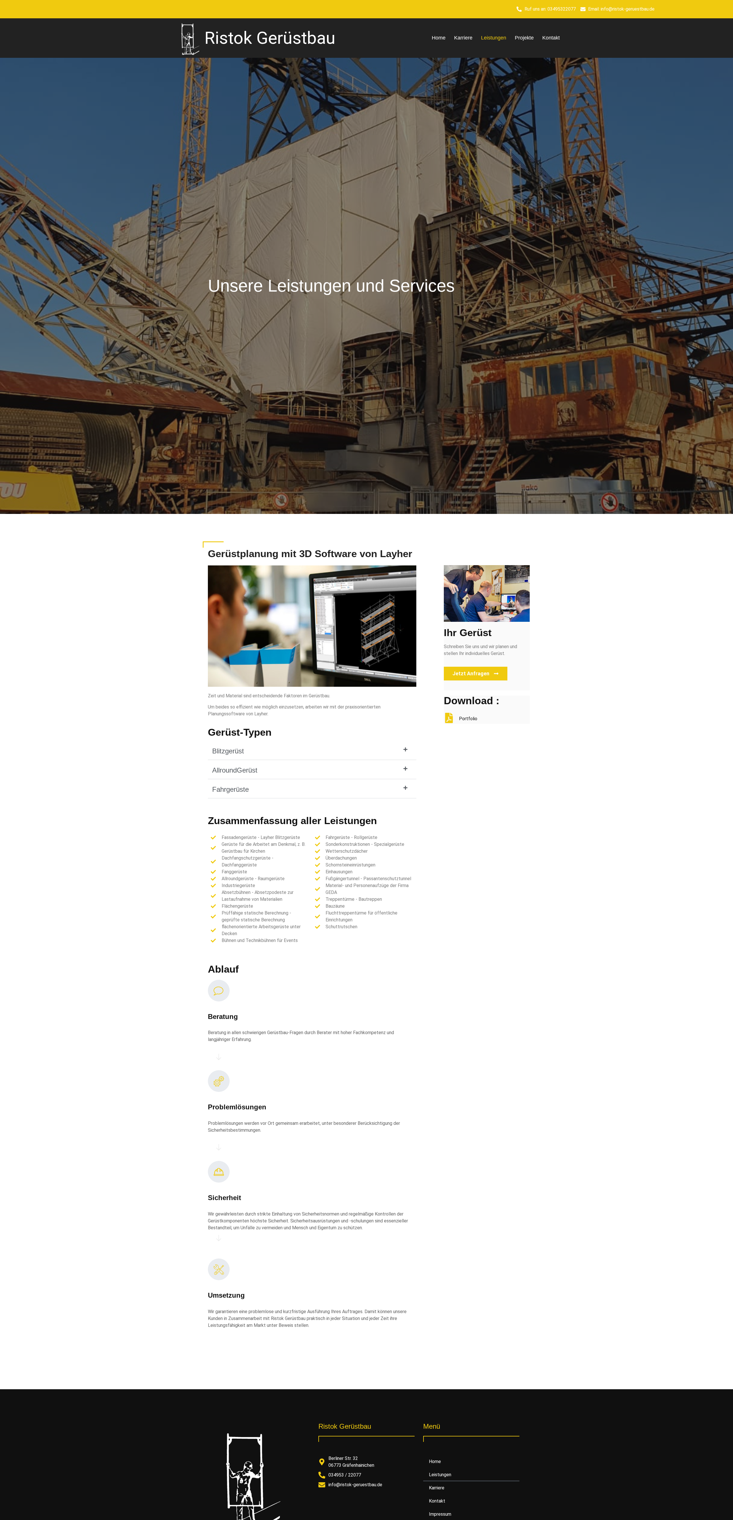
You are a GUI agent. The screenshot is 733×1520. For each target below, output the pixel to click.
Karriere (463, 38)
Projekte (524, 38)
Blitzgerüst (228, 751)
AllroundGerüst (234, 770)
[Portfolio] (449, 718)
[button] (312, 751)
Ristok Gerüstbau (269, 38)
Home (439, 38)
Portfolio (468, 718)
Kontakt (551, 38)
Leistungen (493, 38)
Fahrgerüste (230, 789)
